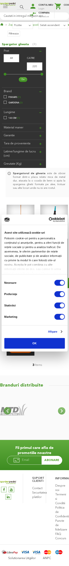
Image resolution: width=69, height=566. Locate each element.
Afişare (52, 331)
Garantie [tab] (9, 135)
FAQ (58, 534)
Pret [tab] (6, 51)
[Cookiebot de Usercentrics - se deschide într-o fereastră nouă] (49, 219)
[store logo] (8, 7)
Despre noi (60, 488)
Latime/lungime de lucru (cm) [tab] (20, 153)
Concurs (60, 538)
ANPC (47, 558)
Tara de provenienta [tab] (17, 143)
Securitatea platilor (38, 495)
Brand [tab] (8, 91)
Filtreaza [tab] (14, 33)
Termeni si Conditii (60, 499)
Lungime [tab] (9, 112)
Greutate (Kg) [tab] (13, 163)
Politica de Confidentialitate (61, 512)
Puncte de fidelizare (61, 525)
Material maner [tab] (13, 127)
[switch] (59, 294)
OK (34, 343)
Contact (37, 488)
